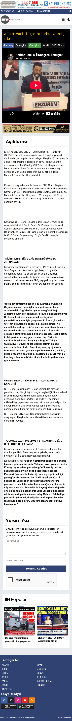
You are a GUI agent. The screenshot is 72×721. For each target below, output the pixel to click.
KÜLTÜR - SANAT (45, 681)
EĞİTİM (5, 673)
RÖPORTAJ (7, 689)
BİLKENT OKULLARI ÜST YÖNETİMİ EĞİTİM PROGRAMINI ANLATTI (51, 639)
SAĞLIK (5, 677)
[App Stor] (9, 706)
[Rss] (32, 700)
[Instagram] (18, 700)
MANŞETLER (45, 11)
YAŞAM (5, 681)
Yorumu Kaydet (36, 568)
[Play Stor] (26, 706)
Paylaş (9, 45)
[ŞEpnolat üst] (36, 128)
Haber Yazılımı (65, 717)
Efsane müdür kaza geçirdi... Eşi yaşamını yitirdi (18, 639)
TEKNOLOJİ (42, 677)
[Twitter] (11, 700)
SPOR (4, 669)
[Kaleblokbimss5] (36, 4)
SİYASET (41, 665)
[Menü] (63, 19)
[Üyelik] (70, 11)
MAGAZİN (41, 669)
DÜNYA (40, 673)
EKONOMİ (41, 685)
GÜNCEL (6, 685)
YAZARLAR (9, 11)
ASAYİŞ (5, 665)
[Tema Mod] (68, 19)
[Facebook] (4, 700)
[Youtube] (25, 700)
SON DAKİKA (27, 11)
